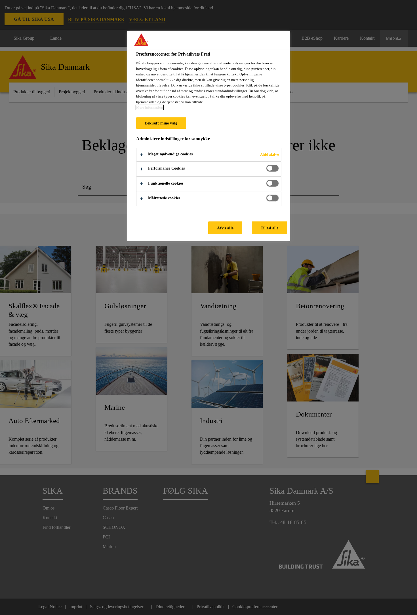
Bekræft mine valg (161, 123)
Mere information (149, 107)
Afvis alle (225, 228)
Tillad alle (270, 228)
